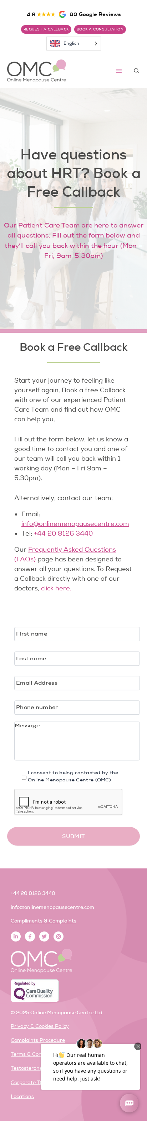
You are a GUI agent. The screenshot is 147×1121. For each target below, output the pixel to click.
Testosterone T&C (32, 1068)
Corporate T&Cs (30, 1082)
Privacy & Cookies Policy (40, 1026)
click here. (56, 588)
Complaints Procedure (38, 1040)
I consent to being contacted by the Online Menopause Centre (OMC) (73, 776)
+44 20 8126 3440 (63, 533)
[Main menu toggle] (118, 70)
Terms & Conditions (34, 1054)
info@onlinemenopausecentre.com (75, 524)
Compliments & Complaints (43, 921)
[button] (136, 71)
